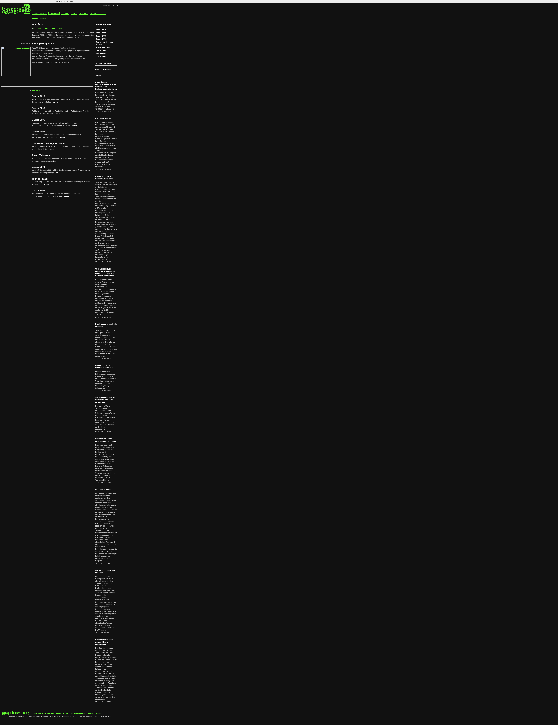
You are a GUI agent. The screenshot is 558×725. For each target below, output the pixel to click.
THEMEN (65, 13)
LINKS (74, 13)
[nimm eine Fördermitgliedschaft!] (16, 714)
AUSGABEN (54, 13)
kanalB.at (59, 1)
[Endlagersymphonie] (16, 48)
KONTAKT (83, 13)
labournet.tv (71, 1)
